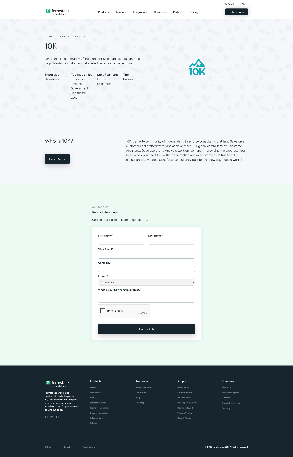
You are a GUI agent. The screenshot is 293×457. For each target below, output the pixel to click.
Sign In (245, 4)
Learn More (57, 159)
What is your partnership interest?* (120, 289)
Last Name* (155, 235)
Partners (178, 12)
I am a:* (103, 276)
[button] (103, 12)
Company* (105, 262)
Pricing (194, 12)
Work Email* (105, 249)
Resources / (54, 36)
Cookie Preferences (231, 403)
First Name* (105, 235)
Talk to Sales (236, 12)
